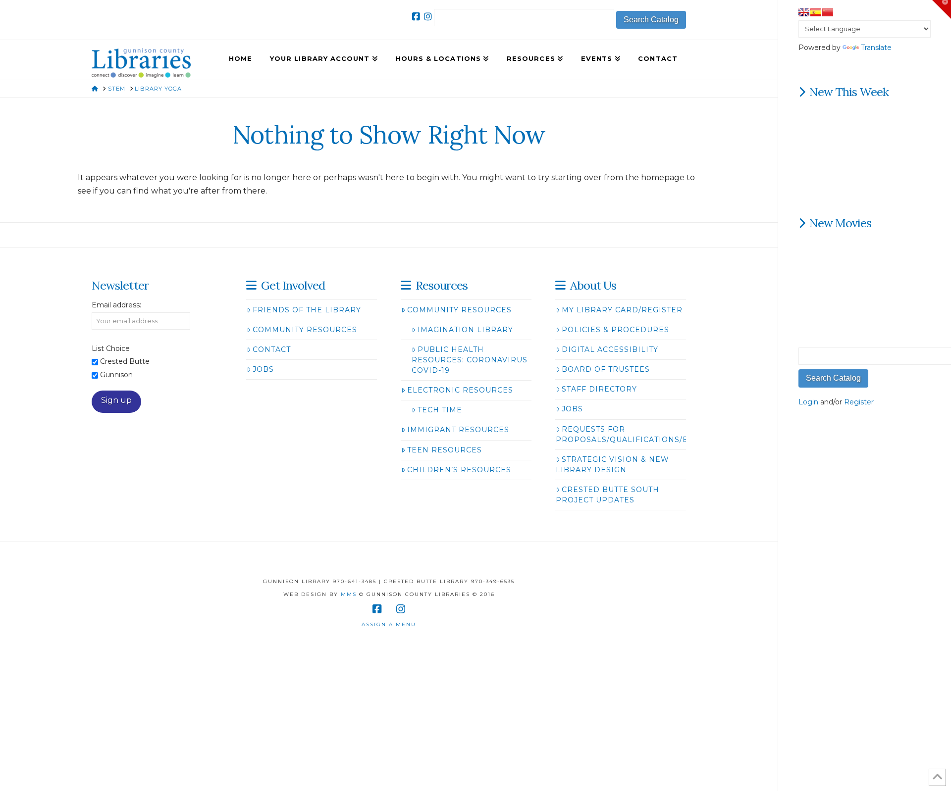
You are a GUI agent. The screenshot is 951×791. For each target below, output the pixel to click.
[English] (803, 12)
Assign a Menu (389, 624)
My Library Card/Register (622, 309)
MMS (349, 594)
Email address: (116, 304)
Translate (876, 47)
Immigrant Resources (458, 429)
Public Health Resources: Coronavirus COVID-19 (470, 360)
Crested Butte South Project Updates (607, 494)
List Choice (111, 348)
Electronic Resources (460, 390)
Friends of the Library (307, 309)
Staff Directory (599, 389)
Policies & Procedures (615, 329)
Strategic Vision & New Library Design (612, 464)
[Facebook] (416, 17)
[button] (941, 9)
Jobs (263, 369)
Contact (272, 349)
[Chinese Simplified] (827, 12)
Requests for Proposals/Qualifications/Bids (629, 434)
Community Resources (305, 329)
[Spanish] (815, 12)
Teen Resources (444, 449)
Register (859, 401)
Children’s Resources (459, 469)
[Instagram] (428, 17)
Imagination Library (465, 329)
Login (808, 401)
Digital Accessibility (610, 349)
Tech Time (440, 409)
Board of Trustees (606, 369)
